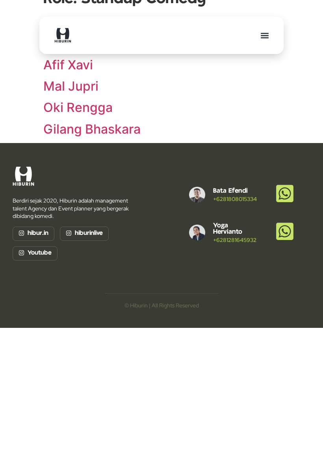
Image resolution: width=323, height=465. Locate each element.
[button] (264, 35)
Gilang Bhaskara (92, 129)
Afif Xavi (68, 65)
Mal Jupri (70, 86)
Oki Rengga (78, 107)
